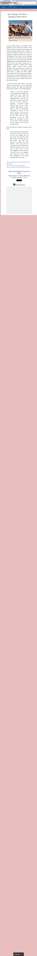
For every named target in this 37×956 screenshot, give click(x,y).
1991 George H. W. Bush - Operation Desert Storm (17, 15)
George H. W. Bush (18, 176)
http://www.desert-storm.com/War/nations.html (18, 167)
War (18, 177)
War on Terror (23, 177)
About (15, 7)
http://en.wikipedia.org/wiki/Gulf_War (16, 165)
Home (10, 7)
